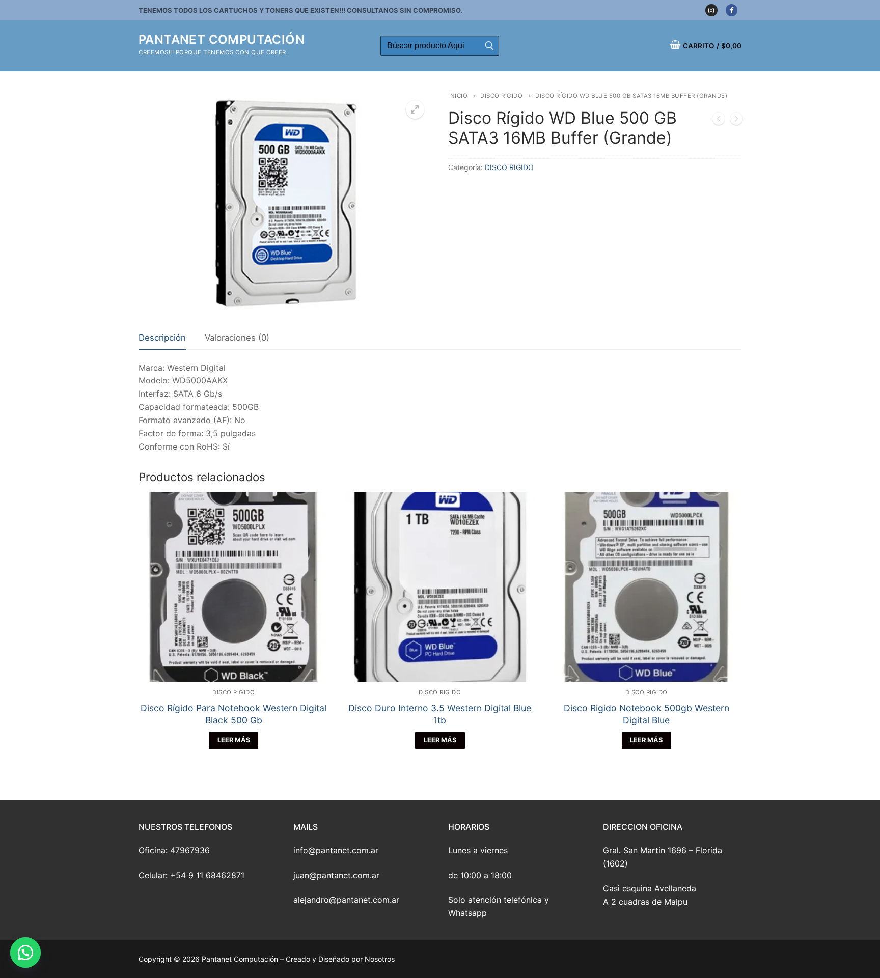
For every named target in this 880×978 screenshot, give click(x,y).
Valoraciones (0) (237, 337)
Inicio (458, 95)
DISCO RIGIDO (501, 95)
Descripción (162, 337)
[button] (25, 952)
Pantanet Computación (222, 39)
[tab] (162, 338)
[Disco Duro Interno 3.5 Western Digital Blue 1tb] (736, 121)
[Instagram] (711, 10)
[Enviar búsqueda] (489, 46)
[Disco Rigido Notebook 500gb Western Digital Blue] (718, 121)
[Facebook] (731, 10)
